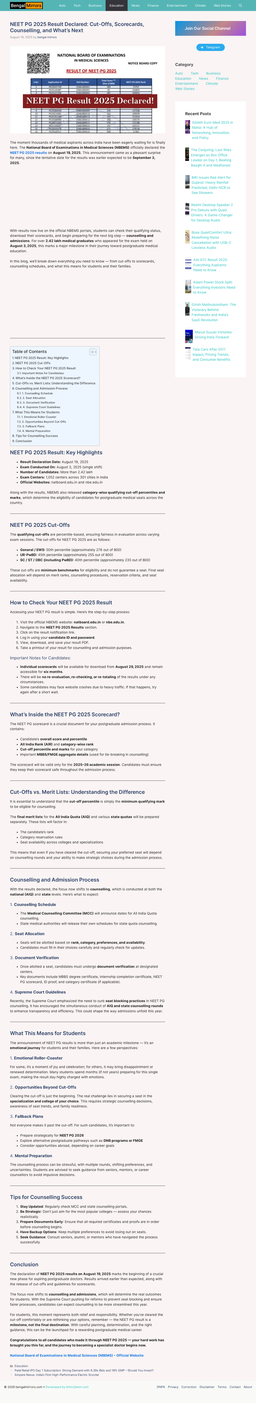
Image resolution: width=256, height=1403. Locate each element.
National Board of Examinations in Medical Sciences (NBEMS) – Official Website (77, 1355)
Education (117, 5)
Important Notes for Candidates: (43, 373)
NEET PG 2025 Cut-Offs (32, 363)
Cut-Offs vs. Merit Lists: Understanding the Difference (55, 383)
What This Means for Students (37, 412)
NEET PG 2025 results (28, 153)
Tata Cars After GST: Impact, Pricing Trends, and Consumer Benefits (211, 354)
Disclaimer (207, 1387)
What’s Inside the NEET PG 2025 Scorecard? (48, 378)
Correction (189, 1387)
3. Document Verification (39, 402)
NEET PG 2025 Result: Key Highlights (41, 358)
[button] (240, 5)
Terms (222, 1387)
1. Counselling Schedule (37, 393)
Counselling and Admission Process (41, 388)
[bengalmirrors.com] (26, 5)
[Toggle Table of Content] (90, 352)
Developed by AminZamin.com (67, 1387)
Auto (62, 5)
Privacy (173, 1387)
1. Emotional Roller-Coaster (38, 417)
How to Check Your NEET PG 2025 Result (46, 368)
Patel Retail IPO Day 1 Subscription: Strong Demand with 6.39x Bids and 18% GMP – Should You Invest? (84, 1370)
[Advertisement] (87, 199)
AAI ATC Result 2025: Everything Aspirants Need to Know (210, 265)
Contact (235, 1387)
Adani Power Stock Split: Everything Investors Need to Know (214, 287)
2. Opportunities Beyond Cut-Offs (44, 421)
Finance (153, 5)
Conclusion (24, 441)
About (248, 1387)
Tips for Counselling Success (37, 436)
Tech (77, 5)
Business (95, 5)
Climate (200, 5)
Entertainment (177, 5)
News (136, 5)
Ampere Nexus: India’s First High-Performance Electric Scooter (57, 1374)
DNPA (161, 1387)
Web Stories (222, 5)
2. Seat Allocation (34, 398)
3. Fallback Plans (33, 426)
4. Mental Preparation (36, 430)
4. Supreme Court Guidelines (41, 407)
